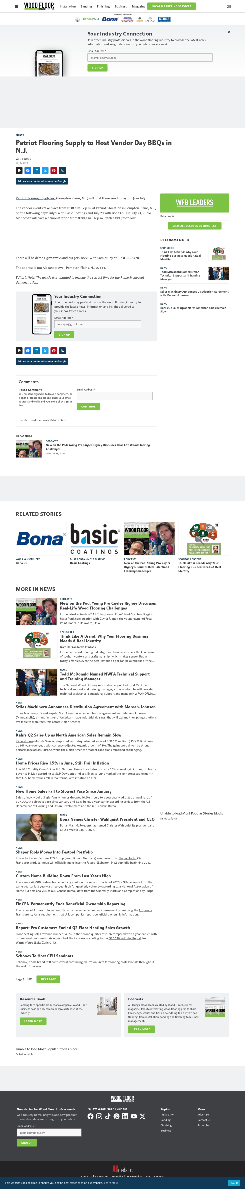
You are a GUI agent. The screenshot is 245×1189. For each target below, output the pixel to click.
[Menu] (16, 6)
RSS (148, 1176)
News (20, 134)
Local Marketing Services (171, 6)
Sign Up (97, 68)
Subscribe (117, 1176)
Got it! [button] (234, 1183)
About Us (86, 1176)
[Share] (27, 170)
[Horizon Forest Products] (139, 19)
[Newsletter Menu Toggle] (229, 6)
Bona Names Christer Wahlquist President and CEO (107, 819)
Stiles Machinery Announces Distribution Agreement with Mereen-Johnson (194, 293)
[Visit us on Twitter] (143, 1116)
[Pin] (53, 170)
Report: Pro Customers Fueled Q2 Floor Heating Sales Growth (73, 928)
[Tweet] (45, 170)
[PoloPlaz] (91, 19)
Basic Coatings (80, 563)
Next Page (48, 979)
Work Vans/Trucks (28, 559)
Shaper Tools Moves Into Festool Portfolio (54, 852)
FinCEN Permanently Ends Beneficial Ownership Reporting (70, 904)
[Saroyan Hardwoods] (150, 19)
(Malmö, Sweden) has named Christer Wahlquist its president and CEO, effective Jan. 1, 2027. (107, 827)
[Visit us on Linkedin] (125, 1116)
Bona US (21, 563)
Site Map (159, 1176)
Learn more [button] (111, 1183)
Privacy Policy (134, 1176)
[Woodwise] (127, 19)
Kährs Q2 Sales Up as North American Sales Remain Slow (193, 309)
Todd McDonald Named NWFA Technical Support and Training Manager (180, 275)
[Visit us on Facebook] (91, 1116)
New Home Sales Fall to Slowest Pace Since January (64, 791)
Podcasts (52, 441)
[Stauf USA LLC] (164, 19)
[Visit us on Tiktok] (108, 1116)
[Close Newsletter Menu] (229, 32)
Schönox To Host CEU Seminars (44, 956)
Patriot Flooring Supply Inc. (36, 198)
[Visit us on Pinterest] (117, 1116)
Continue (88, 406)
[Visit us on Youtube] (134, 1116)
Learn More (33, 1021)
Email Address (97, 51)
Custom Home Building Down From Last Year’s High (63, 876)
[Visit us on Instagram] (99, 1116)
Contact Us (101, 1176)
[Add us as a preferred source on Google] (62, 170)
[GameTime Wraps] (77, 19)
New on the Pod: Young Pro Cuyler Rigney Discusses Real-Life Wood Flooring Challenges (98, 447)
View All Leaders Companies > (194, 226)
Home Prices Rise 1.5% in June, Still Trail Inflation (62, 763)
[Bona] (110, 19)
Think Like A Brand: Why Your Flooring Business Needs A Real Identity (180, 255)
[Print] (19, 170)
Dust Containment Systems (87, 559)
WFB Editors (23, 158)
